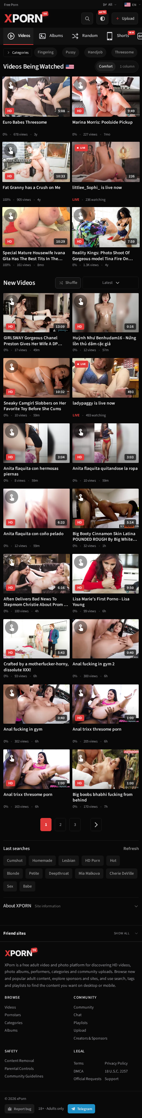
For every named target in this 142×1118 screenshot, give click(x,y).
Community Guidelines (24, 1076)
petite (34, 873)
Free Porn (11, 5)
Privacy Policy (116, 1063)
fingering (45, 52)
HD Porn (92, 860)
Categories (20, 52)
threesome (124, 52)
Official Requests (87, 1079)
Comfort (106, 66)
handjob (95, 52)
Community (84, 1007)
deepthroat (59, 873)
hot (113, 860)
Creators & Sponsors (90, 1038)
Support (112, 1079)
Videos (10, 1007)
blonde (13, 873)
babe (27, 886)
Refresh (131, 848)
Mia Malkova (89, 873)
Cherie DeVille (122, 873)
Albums (11, 1030)
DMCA (79, 1071)
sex (10, 886)
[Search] (87, 18)
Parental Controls (19, 1069)
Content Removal (19, 1061)
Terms (79, 1063)
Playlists (81, 1023)
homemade (42, 860)
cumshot (14, 860)
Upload (80, 1030)
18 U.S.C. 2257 (116, 1071)
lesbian (68, 860)
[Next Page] (96, 824)
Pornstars (13, 1015)
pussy (71, 52)
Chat (78, 1015)
